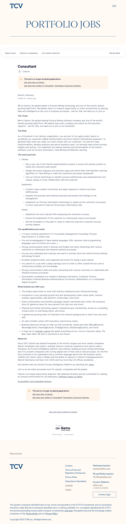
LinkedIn (69, 485)
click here (68, 510)
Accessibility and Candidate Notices (34, 381)
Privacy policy (57, 434)
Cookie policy (69, 434)
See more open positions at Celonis (63, 412)
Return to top (16, 453)
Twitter (68, 489)
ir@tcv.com (98, 485)
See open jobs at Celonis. (34, 82)
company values (42, 331)
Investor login (104, 494)
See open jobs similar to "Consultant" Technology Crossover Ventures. (52, 86)
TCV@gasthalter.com (102, 477)
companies (29, 53)
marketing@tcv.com (101, 468)
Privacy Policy (71, 477)
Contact (68, 465)
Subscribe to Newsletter (76, 481)
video (91, 364)
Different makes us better (70, 376)
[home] (35, 6)
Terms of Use (32, 513)
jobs (10, 53)
